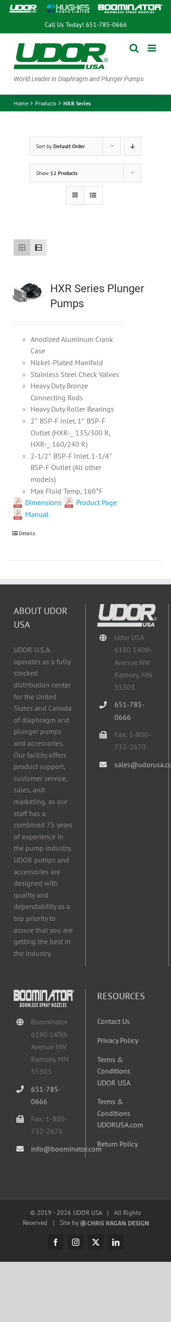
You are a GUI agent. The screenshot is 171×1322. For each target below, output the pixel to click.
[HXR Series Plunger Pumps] (26, 292)
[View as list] (93, 195)
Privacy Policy (117, 1040)
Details (27, 533)
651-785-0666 (106, 24)
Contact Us (113, 1021)
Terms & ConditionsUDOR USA (113, 1071)
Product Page (96, 502)
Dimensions (43, 502)
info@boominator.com (52, 1148)
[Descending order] (132, 146)
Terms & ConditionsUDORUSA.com (120, 1113)
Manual (37, 514)
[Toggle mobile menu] (152, 48)
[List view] (38, 247)
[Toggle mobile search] (134, 48)
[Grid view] (22, 247)
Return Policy (117, 1143)
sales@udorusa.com (135, 764)
